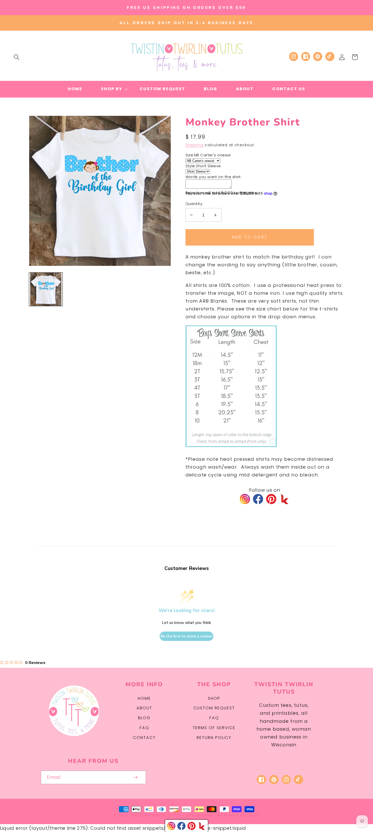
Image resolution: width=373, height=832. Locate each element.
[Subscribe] (135, 777)
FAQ (144, 728)
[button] (16, 57)
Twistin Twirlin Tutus (156, 815)
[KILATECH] (284, 499)
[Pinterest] (271, 499)
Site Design (199, 815)
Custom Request (214, 708)
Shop (214, 698)
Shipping (194, 145)
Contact (144, 738)
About (144, 708)
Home (144, 698)
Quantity (193, 203)
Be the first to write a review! (186, 636)
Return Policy (214, 738)
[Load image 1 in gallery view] (45, 289)
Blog (144, 718)
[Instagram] (245, 499)
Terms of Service (214, 728)
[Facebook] (258, 499)
